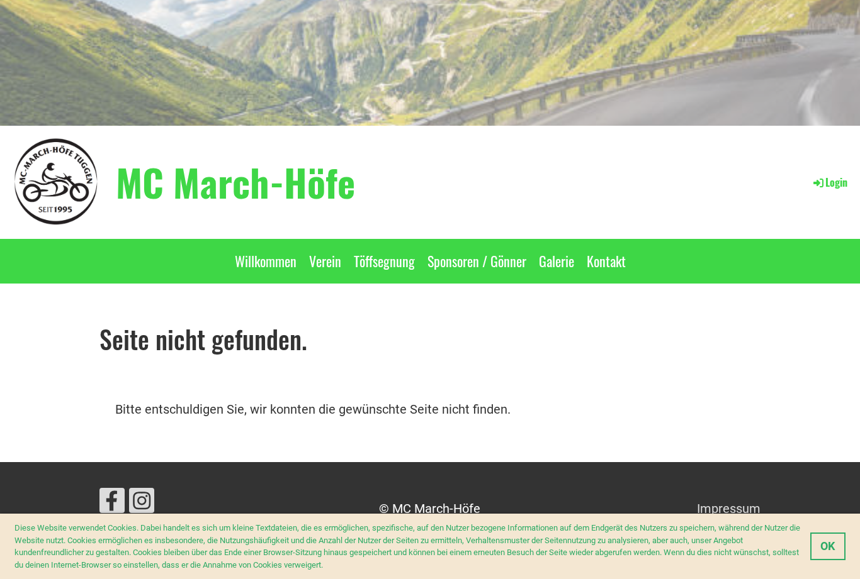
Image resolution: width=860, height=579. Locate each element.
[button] (326, 565)
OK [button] (827, 546)
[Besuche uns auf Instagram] (141, 504)
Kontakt (606, 261)
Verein (325, 261)
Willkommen (266, 261)
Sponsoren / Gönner (476, 261)
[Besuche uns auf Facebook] (112, 504)
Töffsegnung (384, 261)
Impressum (729, 508)
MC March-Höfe (235, 181)
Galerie (556, 261)
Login (836, 182)
